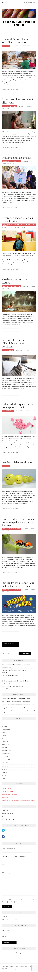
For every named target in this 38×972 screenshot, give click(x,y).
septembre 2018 (6, 760)
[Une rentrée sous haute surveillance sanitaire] (19, 60)
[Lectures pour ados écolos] (19, 178)
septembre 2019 (6, 729)
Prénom (4, 936)
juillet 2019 (5, 732)
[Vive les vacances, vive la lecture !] (19, 301)
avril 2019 (4, 738)
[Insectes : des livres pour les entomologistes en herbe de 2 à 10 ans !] (19, 544)
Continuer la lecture (10, 89)
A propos (4, 916)
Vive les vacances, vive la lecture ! (16, 281)
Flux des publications (8, 813)
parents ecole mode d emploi (19, 23)
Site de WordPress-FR (8, 820)
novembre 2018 (6, 753)
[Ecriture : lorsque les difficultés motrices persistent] (19, 365)
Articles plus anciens (9, 644)
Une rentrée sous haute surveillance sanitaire (15, 40)
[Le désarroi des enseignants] (19, 478)
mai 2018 (4, 772)
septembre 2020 (6, 723)
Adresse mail (5, 930)
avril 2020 (4, 726)
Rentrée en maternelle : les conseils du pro (17, 219)
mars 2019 (5, 741)
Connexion (5, 810)
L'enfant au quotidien (9, 106)
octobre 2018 (5, 757)
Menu (5, 2)
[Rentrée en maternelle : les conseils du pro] (19, 240)
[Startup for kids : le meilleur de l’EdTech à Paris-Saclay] (19, 603)
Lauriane (15, 46)
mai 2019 (4, 735)
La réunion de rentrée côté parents (20, 698)
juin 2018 (4, 769)
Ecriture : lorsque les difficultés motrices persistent (14, 343)
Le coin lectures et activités (11, 161)
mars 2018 (5, 778)
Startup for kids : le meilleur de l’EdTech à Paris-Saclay (18, 584)
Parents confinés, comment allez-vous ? (17, 101)
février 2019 (5, 744)
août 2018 (5, 763)
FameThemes (15, 970)
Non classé (6, 46)
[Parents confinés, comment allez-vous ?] (19, 120)
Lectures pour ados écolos (17, 157)
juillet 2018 (5, 766)
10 (24, 227)
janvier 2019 (5, 747)
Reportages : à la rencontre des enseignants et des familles (19, 225)
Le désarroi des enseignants (18, 462)
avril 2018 (4, 775)
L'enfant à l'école (8, 350)
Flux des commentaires (8, 817)
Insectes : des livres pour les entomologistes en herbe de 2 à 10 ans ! (18, 522)
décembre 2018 (6, 750)
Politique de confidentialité (9, 920)
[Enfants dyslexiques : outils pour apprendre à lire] (19, 425)
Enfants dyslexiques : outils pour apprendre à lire (17, 405)
